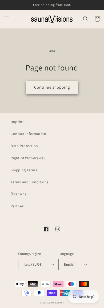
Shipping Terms (24, 170)
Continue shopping (52, 87)
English (69, 264)
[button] (7, 19)
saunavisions (56, 302)
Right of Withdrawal (28, 158)
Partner (17, 206)
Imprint (17, 121)
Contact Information (28, 133)
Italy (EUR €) (33, 264)
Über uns (18, 194)
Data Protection (24, 145)
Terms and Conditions (30, 182)
